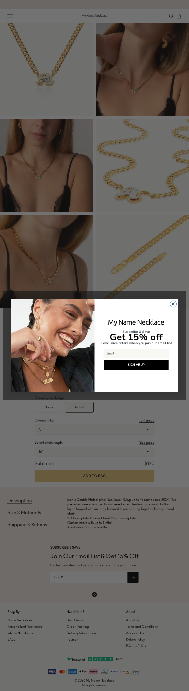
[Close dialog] (173, 304)
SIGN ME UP (136, 365)
